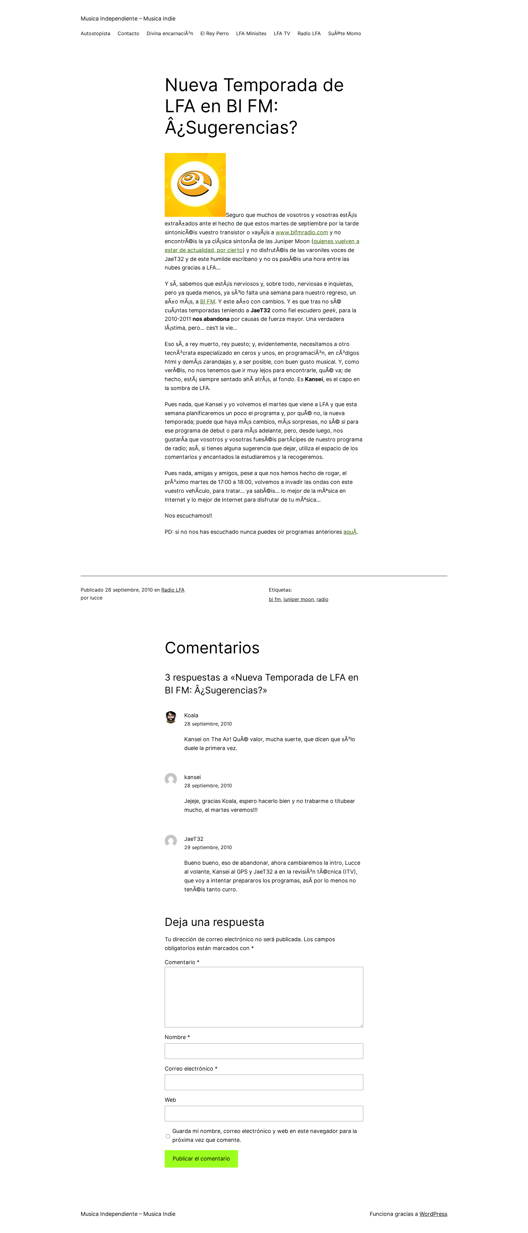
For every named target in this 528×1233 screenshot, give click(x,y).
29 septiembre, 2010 (208, 847)
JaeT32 (194, 839)
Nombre (177, 1037)
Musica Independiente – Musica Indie (128, 18)
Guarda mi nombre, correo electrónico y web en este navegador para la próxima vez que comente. (264, 1135)
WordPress (433, 1214)
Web (170, 1100)
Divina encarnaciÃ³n (170, 33)
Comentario (182, 962)
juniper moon (299, 599)
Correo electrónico (191, 1068)
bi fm (275, 599)
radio (322, 599)
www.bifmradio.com (302, 232)
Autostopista (95, 33)
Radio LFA (309, 33)
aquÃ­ (350, 532)
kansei (192, 777)
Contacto (128, 33)
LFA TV (282, 33)
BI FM (207, 301)
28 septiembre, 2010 (208, 724)
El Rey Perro (214, 33)
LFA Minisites (251, 33)
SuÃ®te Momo (344, 33)
